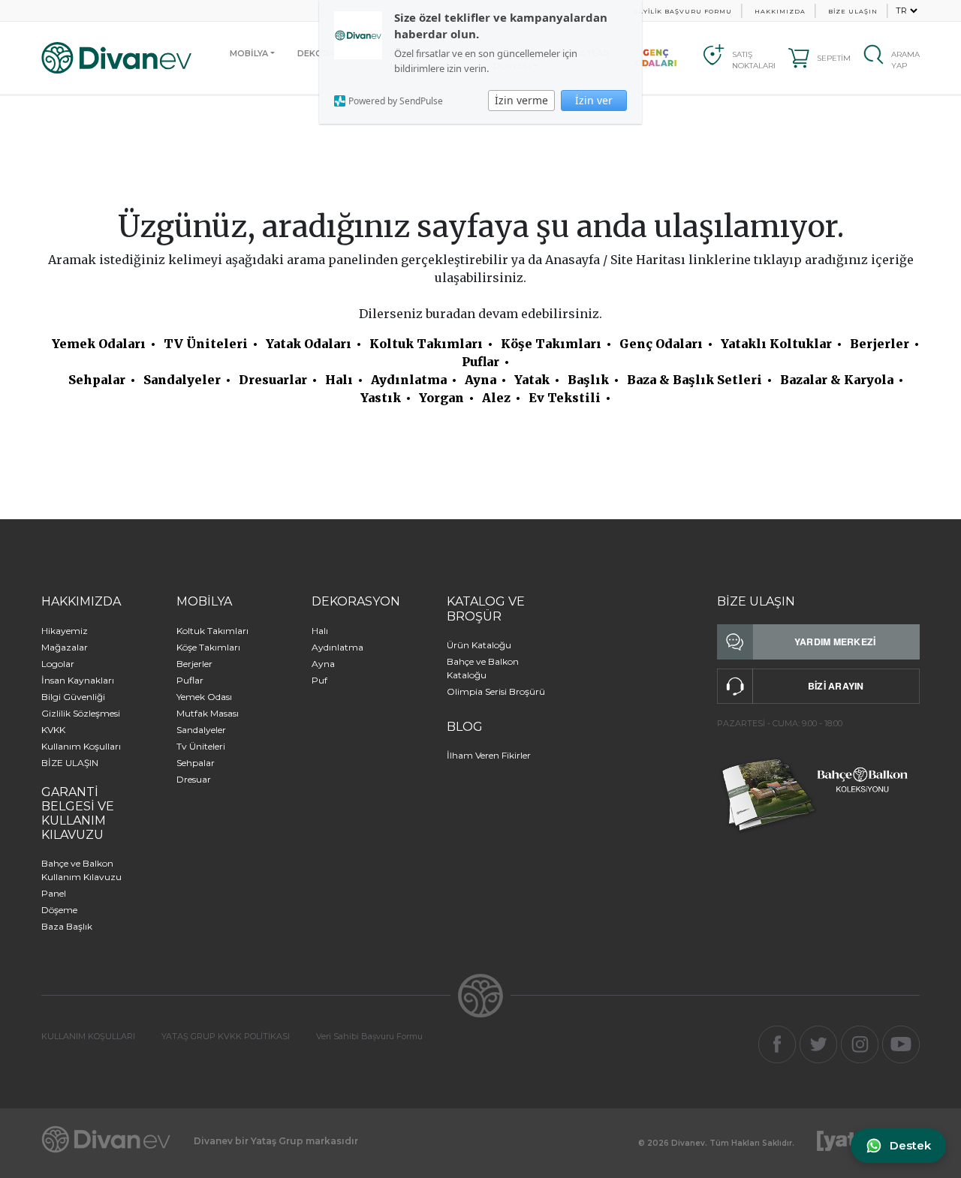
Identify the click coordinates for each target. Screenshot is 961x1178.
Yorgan (441, 397)
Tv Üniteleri (200, 746)
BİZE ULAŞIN (853, 11)
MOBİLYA (249, 53)
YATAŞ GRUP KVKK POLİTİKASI (225, 1036)
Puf (319, 680)
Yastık (380, 397)
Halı (339, 379)
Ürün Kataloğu (479, 645)
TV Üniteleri (206, 343)
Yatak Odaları (308, 343)
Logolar (57, 663)
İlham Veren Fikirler (489, 755)
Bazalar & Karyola (836, 379)
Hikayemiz (64, 630)
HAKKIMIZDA (780, 11)
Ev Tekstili (565, 397)
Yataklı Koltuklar (776, 343)
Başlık (588, 379)
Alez (496, 397)
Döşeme (59, 909)
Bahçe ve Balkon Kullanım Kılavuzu (81, 870)
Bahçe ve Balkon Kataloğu (483, 668)
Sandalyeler (182, 379)
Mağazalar (64, 647)
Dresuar (193, 779)
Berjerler (879, 343)
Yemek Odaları (99, 343)
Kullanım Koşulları (81, 746)
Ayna (480, 379)
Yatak (532, 379)
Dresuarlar (273, 379)
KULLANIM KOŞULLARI (88, 1036)
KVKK (53, 729)
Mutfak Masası (207, 713)
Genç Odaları (661, 343)
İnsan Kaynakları (77, 680)
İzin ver (594, 100)
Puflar (480, 361)
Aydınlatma (409, 379)
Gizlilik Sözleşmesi (80, 713)
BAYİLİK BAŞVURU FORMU (682, 11)
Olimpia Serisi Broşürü (496, 691)
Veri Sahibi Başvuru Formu (369, 1036)
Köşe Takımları (551, 343)
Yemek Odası (204, 696)
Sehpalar (96, 379)
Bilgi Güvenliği (73, 696)
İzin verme (521, 100)
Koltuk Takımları (426, 343)
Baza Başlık (66, 926)
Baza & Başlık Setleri (694, 379)
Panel (53, 893)
